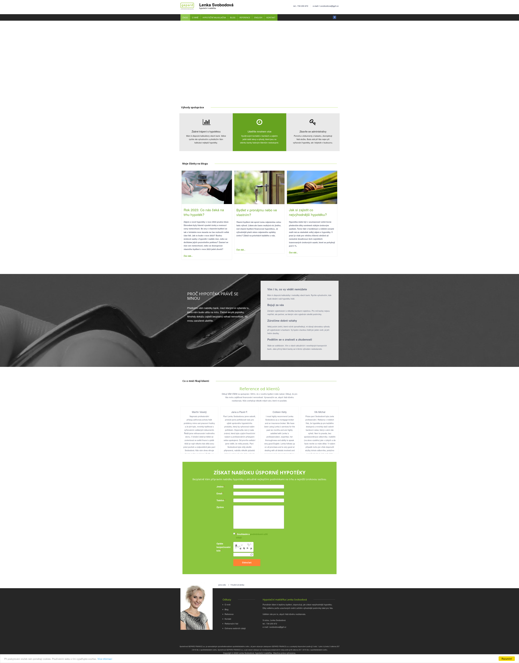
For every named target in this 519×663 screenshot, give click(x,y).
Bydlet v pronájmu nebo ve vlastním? (256, 212)
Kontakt (270, 17)
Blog (232, 17)
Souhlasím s (252, 536)
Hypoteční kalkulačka (214, 17)
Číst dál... (188, 256)
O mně (195, 17)
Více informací (104, 658)
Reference (244, 17)
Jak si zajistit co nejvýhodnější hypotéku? (308, 212)
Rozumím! (507, 658)
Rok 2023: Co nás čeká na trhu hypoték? (204, 212)
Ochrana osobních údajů (235, 628)
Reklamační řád (231, 623)
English (258, 17)
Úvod (185, 17)
